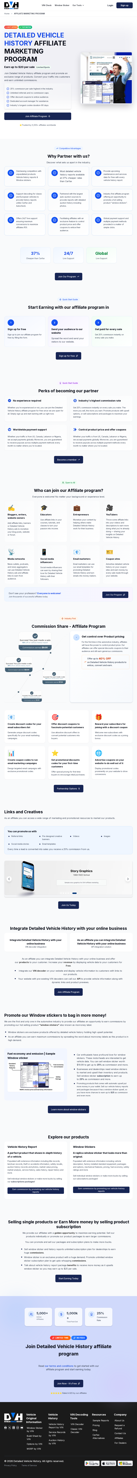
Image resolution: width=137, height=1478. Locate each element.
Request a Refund (120, 1427)
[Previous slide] (9, 879)
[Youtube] (22, 1428)
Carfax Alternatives (99, 1436)
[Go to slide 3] (68, 893)
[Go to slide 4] (71, 893)
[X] (9, 1428)
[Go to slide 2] (66, 893)
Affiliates (119, 1438)
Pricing (96, 1425)
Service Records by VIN (57, 1434)
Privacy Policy (10, 1465)
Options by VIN (34, 1444)
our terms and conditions (59, 1366)
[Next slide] (128, 879)
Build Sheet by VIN (34, 1437)
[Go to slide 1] (62, 893)
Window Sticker (62, 5)
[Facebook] (5, 1428)
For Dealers (120, 1443)
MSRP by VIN (34, 1448)
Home (6, 13)
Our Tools (77, 5)
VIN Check (47, 5)
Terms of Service (29, 1465)
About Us (119, 1420)
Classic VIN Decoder (76, 1431)
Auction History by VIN (57, 1442)
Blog (95, 1430)
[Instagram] (17, 1428)
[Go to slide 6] (76, 893)
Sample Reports (101, 1420)
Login (110, 5)
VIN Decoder (77, 1424)
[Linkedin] (13, 1428)
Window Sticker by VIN (35, 1429)
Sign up (124, 5)
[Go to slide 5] (73, 893)
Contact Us (120, 1433)
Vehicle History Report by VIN (56, 1426)
